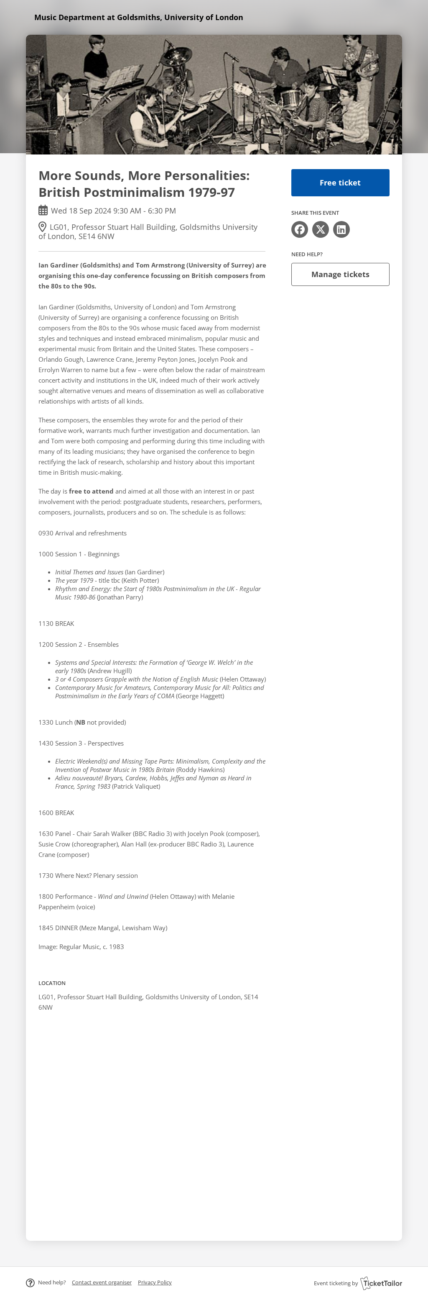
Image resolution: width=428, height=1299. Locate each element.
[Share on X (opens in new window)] (320, 229)
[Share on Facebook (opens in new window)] (299, 229)
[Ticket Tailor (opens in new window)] (381, 1283)
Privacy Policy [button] (155, 1282)
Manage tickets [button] (340, 274)
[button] (102, 1282)
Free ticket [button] (340, 182)
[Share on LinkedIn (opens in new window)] (341, 229)
